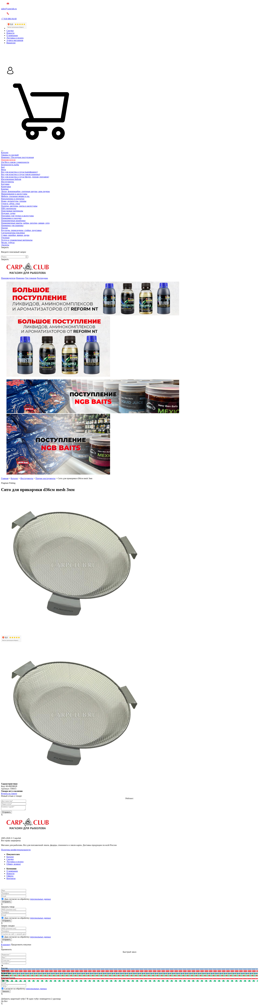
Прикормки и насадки (11, 218)
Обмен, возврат (13, 864)
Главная (4, 478)
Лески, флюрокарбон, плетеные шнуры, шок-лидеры (25, 191)
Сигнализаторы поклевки (13, 233)
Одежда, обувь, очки (10, 203)
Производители (8, 160)
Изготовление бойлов (11, 179)
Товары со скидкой (10, 155)
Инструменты (7, 182)
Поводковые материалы (12, 211)
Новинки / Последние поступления (17, 157)
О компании (12, 35)
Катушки (5, 184)
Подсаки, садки (8, 213)
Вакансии (11, 43)
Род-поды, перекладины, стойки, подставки (21, 230)
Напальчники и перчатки (12, 199)
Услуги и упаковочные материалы (17, 240)
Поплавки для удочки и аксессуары (17, 216)
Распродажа (42, 278)
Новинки (20, 278)
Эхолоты (5, 245)
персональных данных (40, 899)
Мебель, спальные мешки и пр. (15, 196)
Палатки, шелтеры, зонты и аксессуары (19, 206)
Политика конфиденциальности (16, 850)
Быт (3, 167)
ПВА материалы (8, 208)
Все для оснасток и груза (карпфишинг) (19, 172)
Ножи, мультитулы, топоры (13, 201)
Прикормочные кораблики (13, 220)
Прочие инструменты (45, 478)
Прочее (4, 228)
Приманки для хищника (12, 225)
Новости (10, 33)
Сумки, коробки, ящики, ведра (15, 235)
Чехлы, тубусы (8, 242)
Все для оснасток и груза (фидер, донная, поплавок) (25, 177)
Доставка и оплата (14, 38)
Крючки (4, 189)
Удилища (5, 237)
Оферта (9, 876)
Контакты (11, 878)
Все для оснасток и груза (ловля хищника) (20, 174)
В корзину (6, 944)
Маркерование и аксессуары (14, 194)
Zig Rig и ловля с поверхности (15, 162)
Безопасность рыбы (10, 165)
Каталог (4, 152)
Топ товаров (30, 278)
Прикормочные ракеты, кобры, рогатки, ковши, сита (25, 223)
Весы (3, 169)
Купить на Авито (9, 793)
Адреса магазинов (14, 40)
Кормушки (6, 186)
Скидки (10, 30)
